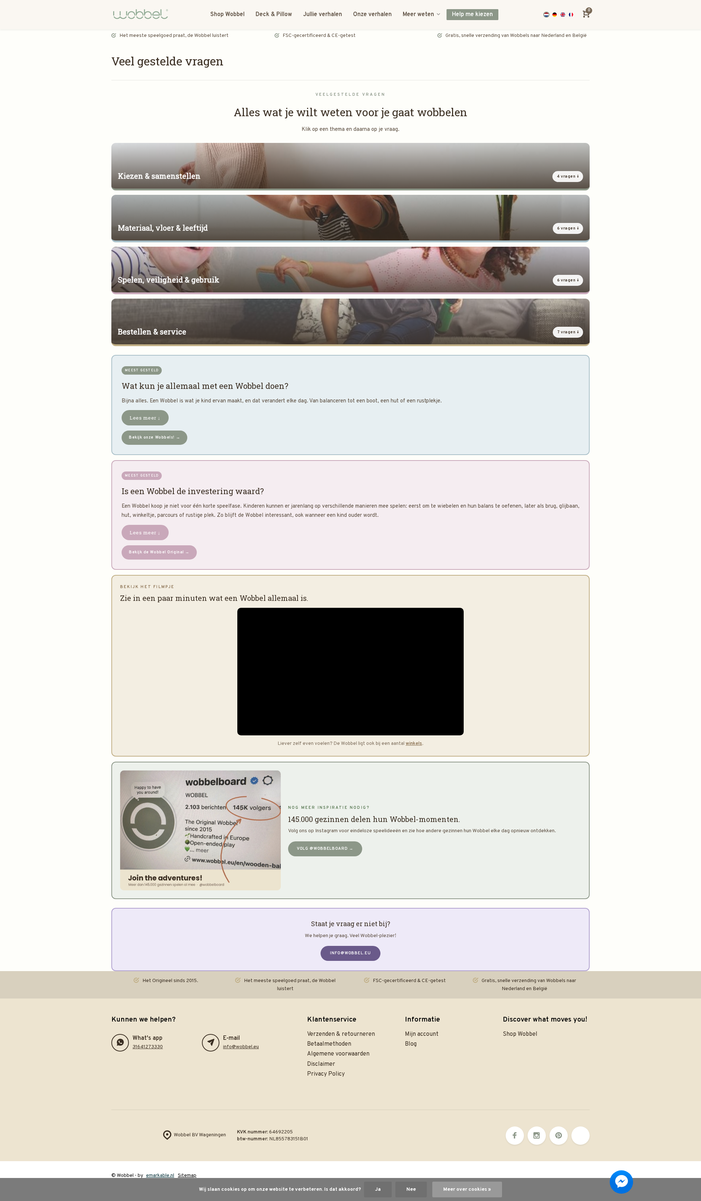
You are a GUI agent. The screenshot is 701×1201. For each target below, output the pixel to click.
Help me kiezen (472, 14)
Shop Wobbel (227, 15)
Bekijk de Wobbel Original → (159, 552)
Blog (411, 1044)
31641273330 (148, 1047)
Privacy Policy (326, 1074)
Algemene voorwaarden (338, 1054)
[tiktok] (580, 1135)
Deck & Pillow (274, 15)
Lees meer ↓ (145, 417)
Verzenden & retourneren (341, 1034)
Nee (411, 1189)
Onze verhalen (372, 15)
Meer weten (418, 15)
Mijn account (421, 1034)
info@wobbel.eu (350, 953)
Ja (378, 1189)
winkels (414, 744)
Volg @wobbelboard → (325, 848)
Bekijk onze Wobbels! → (154, 437)
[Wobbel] (142, 15)
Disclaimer (321, 1064)
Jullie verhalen (322, 15)
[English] (562, 14)
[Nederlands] (546, 14)
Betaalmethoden (329, 1044)
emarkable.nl (160, 1175)
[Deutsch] (554, 14)
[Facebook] (515, 1135)
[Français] (571, 14)
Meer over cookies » (467, 1189)
